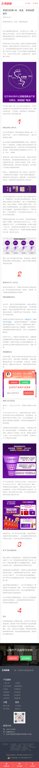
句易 (29, 750)
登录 (28, 3)
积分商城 (17, 692)
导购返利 (6, 692)
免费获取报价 (28, 393)
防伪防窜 (17, 695)
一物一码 (6, 683)
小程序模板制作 (15, 748)
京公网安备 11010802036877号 (20, 758)
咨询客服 (25, 382)
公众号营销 (7, 686)
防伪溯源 (13, 744)
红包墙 (5, 689)
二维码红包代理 (15, 745)
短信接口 (24, 750)
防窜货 (12, 747)
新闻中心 (18, 708)
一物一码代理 (22, 744)
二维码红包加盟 (21, 747)
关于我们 (18, 705)
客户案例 (6, 708)
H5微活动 (17, 689)
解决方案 (6, 705)
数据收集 (17, 698)
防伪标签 (31, 744)
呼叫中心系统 (14, 750)
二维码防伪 (32, 747)
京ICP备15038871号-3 (24, 755)
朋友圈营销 (18, 686)
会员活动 (6, 698)
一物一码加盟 (26, 745)
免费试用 (14, 382)
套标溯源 (6, 695)
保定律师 (25, 748)
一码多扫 (17, 683)
